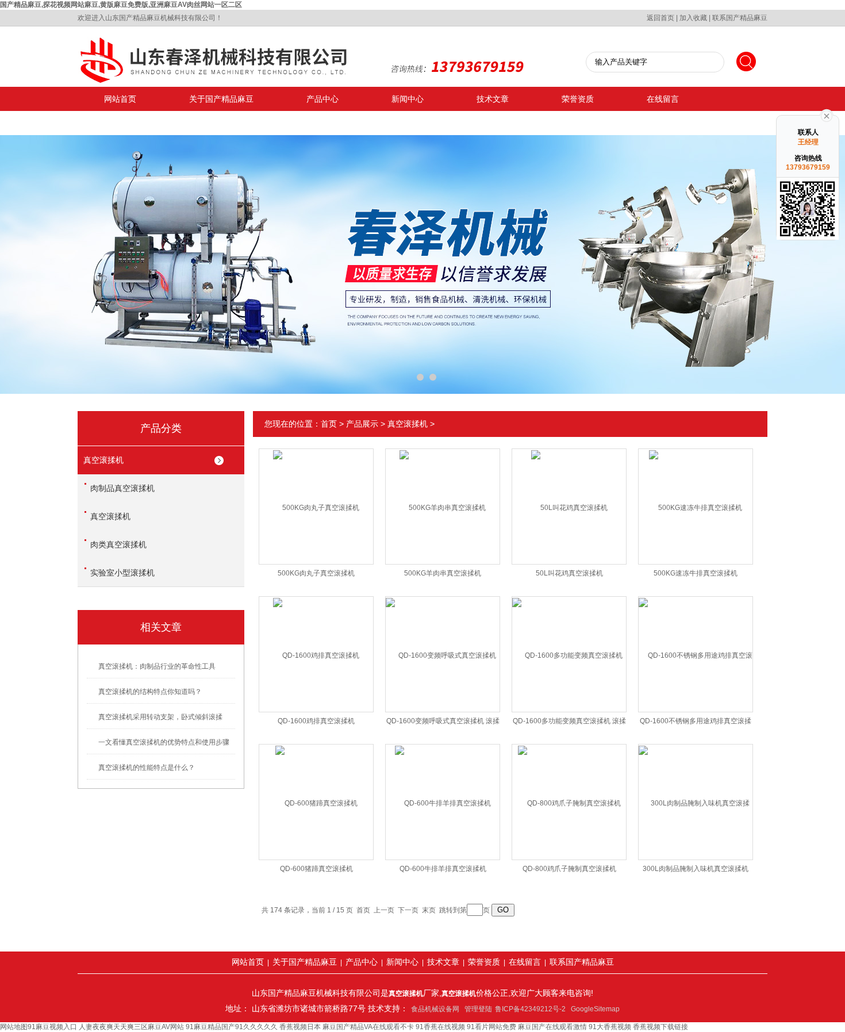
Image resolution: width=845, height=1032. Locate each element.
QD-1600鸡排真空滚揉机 (316, 721)
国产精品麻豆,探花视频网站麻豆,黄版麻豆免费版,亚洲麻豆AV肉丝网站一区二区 (121, 5)
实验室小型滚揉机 (122, 572)
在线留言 (663, 98)
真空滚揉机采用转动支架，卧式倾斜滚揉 (160, 717)
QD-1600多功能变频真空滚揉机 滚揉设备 (569, 723)
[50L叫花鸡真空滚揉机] (569, 497)
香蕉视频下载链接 (660, 1027)
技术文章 (493, 98)
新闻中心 (407, 98)
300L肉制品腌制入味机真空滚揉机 (695, 869)
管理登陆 (478, 1009)
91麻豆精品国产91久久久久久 (232, 1027)
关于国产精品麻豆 (221, 98)
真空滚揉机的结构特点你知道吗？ (150, 692)
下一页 (408, 910)
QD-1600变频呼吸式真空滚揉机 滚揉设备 (443, 723)
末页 (429, 910)
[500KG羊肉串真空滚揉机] (443, 497)
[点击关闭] (827, 115)
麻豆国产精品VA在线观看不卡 (368, 1027)
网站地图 (14, 1027)
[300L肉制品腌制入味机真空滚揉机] (695, 792)
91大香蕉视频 (610, 1027)
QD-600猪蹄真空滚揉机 (316, 869)
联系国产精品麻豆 (739, 18)
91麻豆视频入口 (52, 1027)
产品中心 (322, 98)
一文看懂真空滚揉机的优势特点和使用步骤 (163, 742)
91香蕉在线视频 (440, 1027)
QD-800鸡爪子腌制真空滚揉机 (569, 869)
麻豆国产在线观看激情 (552, 1027)
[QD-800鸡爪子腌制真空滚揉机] (569, 792)
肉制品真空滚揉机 (122, 488)
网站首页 (120, 98)
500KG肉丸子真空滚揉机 (316, 573)
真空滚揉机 (103, 460)
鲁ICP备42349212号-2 (530, 1009)
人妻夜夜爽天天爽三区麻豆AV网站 (131, 1027)
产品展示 (362, 423)
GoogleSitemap (595, 1009)
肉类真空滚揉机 (118, 544)
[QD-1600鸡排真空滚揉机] (316, 645)
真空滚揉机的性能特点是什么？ (146, 768)
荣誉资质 (578, 98)
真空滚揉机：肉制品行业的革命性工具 (157, 666)
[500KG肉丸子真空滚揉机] (316, 497)
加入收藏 (693, 18)
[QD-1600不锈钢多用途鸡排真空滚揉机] (695, 645)
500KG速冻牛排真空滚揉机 (696, 573)
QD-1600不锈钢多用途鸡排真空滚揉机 (695, 723)
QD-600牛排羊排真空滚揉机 (443, 869)
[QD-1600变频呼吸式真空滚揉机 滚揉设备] (443, 645)
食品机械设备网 (435, 1009)
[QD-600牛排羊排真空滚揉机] (443, 792)
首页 (329, 423)
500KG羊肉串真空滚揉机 (442, 573)
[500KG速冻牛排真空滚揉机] (695, 497)
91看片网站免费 (491, 1027)
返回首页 (660, 18)
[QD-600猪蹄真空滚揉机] (316, 792)
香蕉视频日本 (300, 1027)
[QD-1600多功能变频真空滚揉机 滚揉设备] (569, 645)
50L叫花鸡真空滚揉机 (569, 573)
